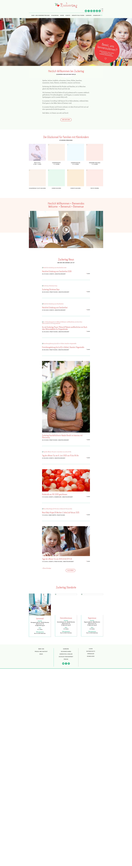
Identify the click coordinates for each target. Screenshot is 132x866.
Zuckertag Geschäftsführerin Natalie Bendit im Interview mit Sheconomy (62, 437)
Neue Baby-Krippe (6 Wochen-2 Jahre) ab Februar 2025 (60, 513)
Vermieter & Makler (66, 654)
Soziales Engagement (66, 656)
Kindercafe (57, 497)
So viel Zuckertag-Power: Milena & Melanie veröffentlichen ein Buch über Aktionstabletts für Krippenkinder (64, 328)
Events (52, 274)
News (41, 654)
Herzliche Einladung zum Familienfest (54, 308)
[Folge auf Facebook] (89, 11)
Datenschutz (90, 651)
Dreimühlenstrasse (66, 618)
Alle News (70, 570)
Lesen (88, 273)
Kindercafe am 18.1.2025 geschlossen (54, 494)
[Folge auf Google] (100, 11)
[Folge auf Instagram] (91, 11)
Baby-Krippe (52, 515)
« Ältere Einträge (46, 568)
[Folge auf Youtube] (86, 11)
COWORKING (55, 15)
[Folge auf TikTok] (97, 11)
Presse (66, 659)
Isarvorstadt (40, 619)
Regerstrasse (92, 618)
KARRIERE (89, 15)
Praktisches (54, 292)
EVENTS (68, 15)
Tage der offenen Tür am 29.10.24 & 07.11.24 (57, 559)
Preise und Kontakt (41, 651)
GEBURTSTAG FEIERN (78, 15)
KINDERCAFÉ (96, 15)
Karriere (66, 649)
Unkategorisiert (60, 274)
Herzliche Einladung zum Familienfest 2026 (57, 271)
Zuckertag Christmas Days (50, 290)
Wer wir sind (66, 119)
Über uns (41, 649)
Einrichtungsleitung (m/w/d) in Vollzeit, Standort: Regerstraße (63, 347)
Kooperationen (66, 651)
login (91, 648)
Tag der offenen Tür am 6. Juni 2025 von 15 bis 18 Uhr (60, 456)
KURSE (62, 15)
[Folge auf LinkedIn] (94, 11)
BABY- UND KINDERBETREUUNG (41, 15)
